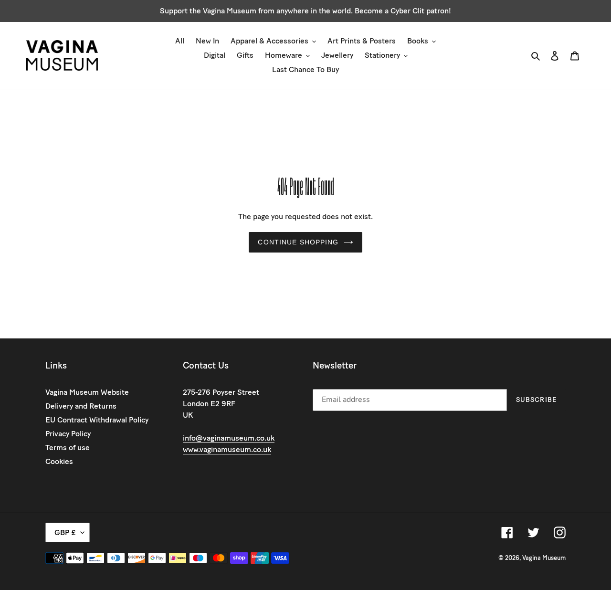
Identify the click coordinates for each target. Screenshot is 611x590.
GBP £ (65, 532)
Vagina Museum (544, 557)
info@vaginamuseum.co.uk (228, 437)
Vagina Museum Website (87, 392)
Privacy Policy (68, 433)
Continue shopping (298, 242)
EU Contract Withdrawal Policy (96, 419)
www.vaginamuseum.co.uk (227, 449)
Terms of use (67, 447)
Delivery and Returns (80, 406)
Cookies (59, 461)
